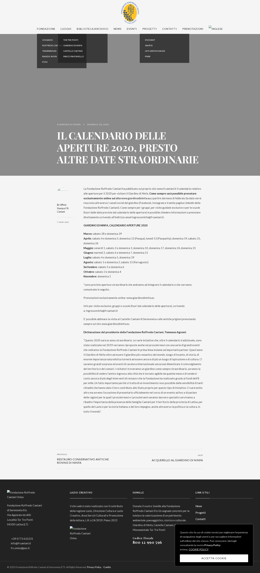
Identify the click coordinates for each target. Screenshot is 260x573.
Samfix (149, 45)
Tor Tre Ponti (70, 40)
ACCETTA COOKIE (214, 558)
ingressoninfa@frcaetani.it (148, 217)
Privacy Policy (212, 545)
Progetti (149, 28)
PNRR (147, 56)
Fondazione (46, 28)
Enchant (150, 40)
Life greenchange (155, 51)
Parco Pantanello (73, 56)
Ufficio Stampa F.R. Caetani (63, 208)
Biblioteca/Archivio (92, 28)
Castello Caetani (73, 51)
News (118, 28)
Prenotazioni (193, 28)
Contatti (169, 28)
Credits (107, 567)
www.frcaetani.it (166, 188)
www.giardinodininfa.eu (136, 198)
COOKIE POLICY (199, 549)
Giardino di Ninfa (72, 45)
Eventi (132, 28)
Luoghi (66, 28)
